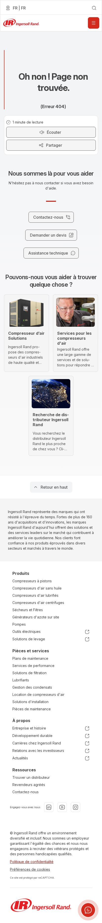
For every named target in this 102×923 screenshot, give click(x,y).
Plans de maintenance (30, 658)
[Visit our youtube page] (62, 807)
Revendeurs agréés (28, 785)
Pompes (19, 624)
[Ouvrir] (93, 23)
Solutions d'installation (30, 702)
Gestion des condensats (32, 687)
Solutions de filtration (29, 673)
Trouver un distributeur (31, 777)
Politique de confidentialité (31, 861)
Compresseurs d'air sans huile (37, 588)
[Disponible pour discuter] (88, 910)
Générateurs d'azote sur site (35, 617)
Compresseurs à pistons (32, 581)
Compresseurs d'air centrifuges (38, 602)
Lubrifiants (20, 680)
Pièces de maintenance (31, 709)
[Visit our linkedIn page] (48, 807)
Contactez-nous (25, 792)
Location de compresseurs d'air (38, 694)
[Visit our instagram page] (75, 807)
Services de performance (33, 665)
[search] (94, 8)
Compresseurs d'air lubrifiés (35, 595)
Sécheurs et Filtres (27, 610)
